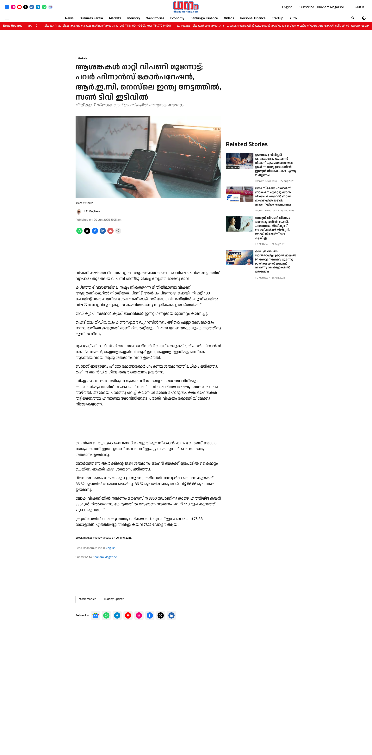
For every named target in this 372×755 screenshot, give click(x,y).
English (287, 7)
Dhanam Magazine (105, 557)
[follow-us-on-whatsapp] (106, 615)
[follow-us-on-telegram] (117, 615)
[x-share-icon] (87, 233)
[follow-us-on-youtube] (128, 615)
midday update (114, 599)
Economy (177, 18)
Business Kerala (91, 18)
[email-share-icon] (110, 233)
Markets (115, 18)
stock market (87, 599)
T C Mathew (91, 211)
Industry (133, 18)
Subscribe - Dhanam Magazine (322, 7)
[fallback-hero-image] (239, 161)
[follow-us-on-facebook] (149, 615)
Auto (293, 18)
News (69, 18)
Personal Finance (252, 18)
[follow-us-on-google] (95, 615)
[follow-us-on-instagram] (139, 615)
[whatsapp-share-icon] (79, 233)
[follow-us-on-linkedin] (171, 615)
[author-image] (79, 211)
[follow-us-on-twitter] (160, 615)
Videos (229, 18)
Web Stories (155, 18)
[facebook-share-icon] (95, 233)
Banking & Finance (204, 18)
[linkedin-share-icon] (103, 233)
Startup (277, 18)
